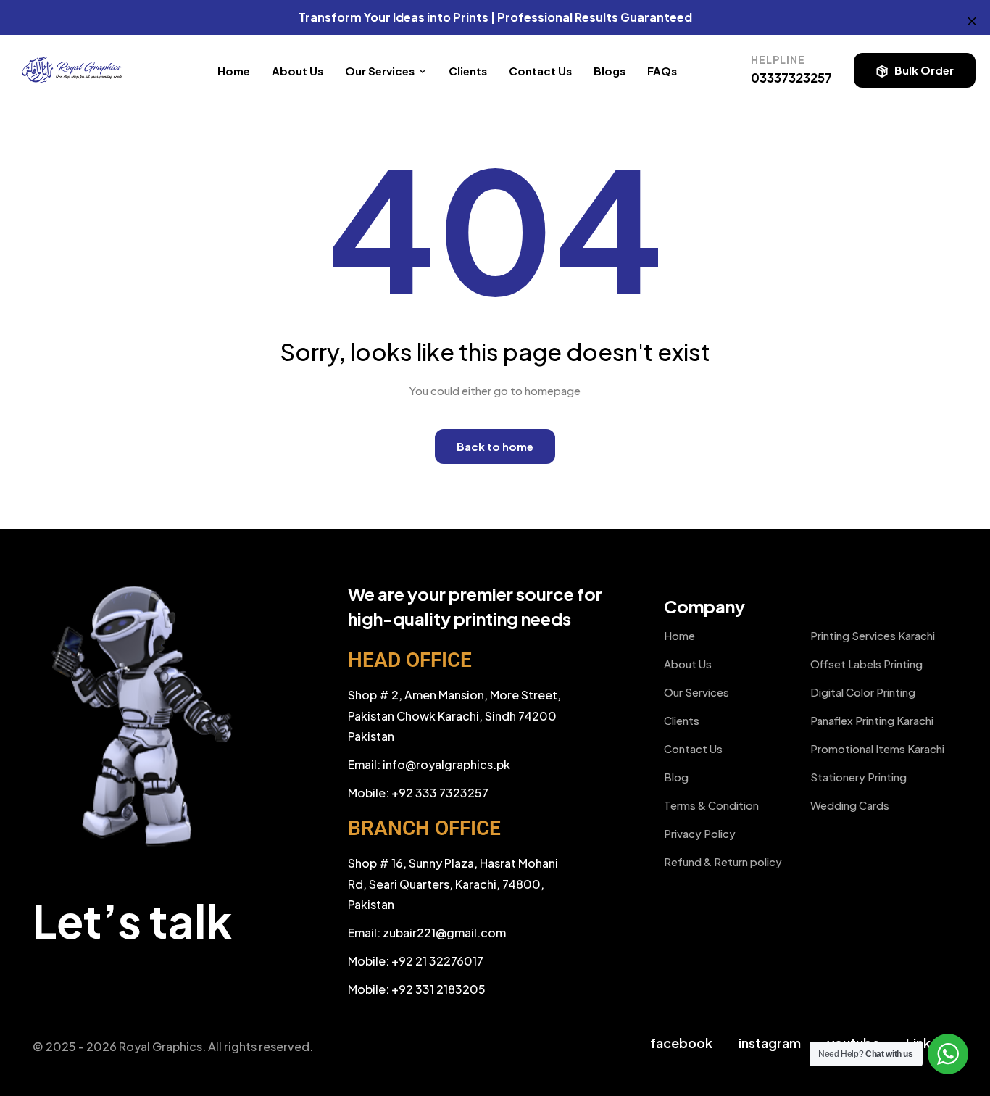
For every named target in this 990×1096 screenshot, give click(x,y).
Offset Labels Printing (866, 664)
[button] (915, 70)
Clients (468, 71)
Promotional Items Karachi (877, 748)
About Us (297, 71)
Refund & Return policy (723, 861)
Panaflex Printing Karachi (871, 720)
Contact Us (540, 71)
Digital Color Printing (862, 692)
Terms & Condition (711, 805)
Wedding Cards (849, 805)
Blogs (609, 71)
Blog (676, 777)
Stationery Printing (858, 777)
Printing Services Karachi (872, 635)
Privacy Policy (700, 833)
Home (233, 71)
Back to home (495, 446)
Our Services (696, 692)
